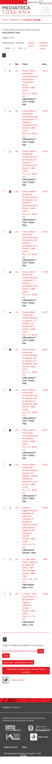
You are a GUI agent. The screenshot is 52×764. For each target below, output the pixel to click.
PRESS (24, 747)
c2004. (45, 593)
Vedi (41, 651)
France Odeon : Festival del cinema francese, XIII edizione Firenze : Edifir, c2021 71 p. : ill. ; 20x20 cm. (30, 440)
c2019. (45, 349)
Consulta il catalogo (31, 19)
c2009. (45, 507)
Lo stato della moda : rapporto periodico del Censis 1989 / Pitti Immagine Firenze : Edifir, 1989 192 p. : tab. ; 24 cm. (29, 570)
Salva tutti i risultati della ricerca (18, 662)
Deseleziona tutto (27, 651)
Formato (20, 42)
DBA (22, 707)
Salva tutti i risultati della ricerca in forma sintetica (26, 671)
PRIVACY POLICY (10, 747)
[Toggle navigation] (46, 10)
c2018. (45, 271)
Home (5, 19)
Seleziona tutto (10, 651)
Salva (5, 655)
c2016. (45, 231)
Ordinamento (8, 42)
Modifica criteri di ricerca (44, 45)
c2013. (45, 110)
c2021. (45, 430)
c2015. (45, 191)
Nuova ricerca (31, 44)
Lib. (16, 70)
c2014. (45, 151)
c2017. (45, 312)
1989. (45, 559)
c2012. (45, 70)
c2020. (45, 389)
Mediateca (15, 19)
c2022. (45, 464)
